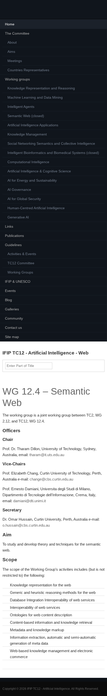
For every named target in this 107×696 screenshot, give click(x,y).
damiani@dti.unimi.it (29, 501)
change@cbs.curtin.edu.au (51, 479)
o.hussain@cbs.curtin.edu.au (26, 525)
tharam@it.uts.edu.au (46, 455)
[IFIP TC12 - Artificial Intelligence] (12, 9)
